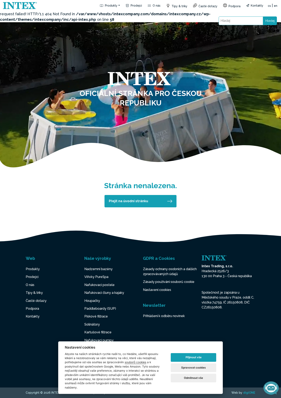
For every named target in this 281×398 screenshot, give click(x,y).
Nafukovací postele (99, 285)
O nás (156, 5)
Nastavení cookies (157, 290)
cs (269, 5)
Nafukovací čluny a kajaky (104, 293)
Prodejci (136, 5)
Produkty (110, 5)
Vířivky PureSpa (96, 277)
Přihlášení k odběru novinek (164, 316)
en (275, 5)
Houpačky (92, 301)
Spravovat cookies (193, 367)
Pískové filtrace (96, 316)
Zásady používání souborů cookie (168, 282)
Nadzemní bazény (98, 269)
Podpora (234, 6)
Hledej (270, 21)
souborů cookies (135, 362)
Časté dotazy (207, 6)
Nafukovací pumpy (99, 340)
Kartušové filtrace (97, 332)
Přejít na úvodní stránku (128, 201)
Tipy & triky (179, 6)
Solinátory (92, 324)
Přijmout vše (194, 357)
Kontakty (256, 5)
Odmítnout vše (193, 377)
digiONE (249, 392)
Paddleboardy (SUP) (100, 308)
